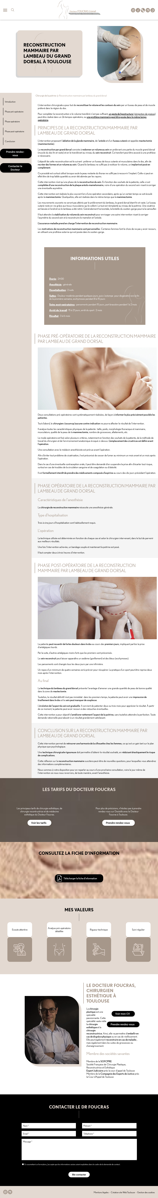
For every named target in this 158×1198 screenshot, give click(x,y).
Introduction (10, 101)
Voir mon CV (122, 1013)
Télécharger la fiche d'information (80, 878)
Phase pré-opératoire (14, 111)
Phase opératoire (12, 121)
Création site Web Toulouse (123, 1192)
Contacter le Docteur (15, 167)
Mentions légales (101, 1192)
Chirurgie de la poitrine (46, 95)
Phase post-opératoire (14, 131)
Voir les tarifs (38, 823)
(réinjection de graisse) (132, 113)
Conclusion (10, 141)
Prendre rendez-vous (15, 153)
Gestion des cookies (146, 1192)
